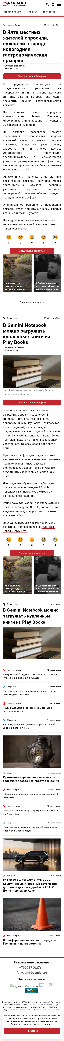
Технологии (12, 318)
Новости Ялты (13, 25)
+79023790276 (30, 967)
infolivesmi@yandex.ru (30, 972)
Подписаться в (32, 76)
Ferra (6, 448)
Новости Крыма (14, 670)
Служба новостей (14, 65)
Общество (11, 687)
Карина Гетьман (14, 347)
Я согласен (32, 1031)
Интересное (12, 876)
